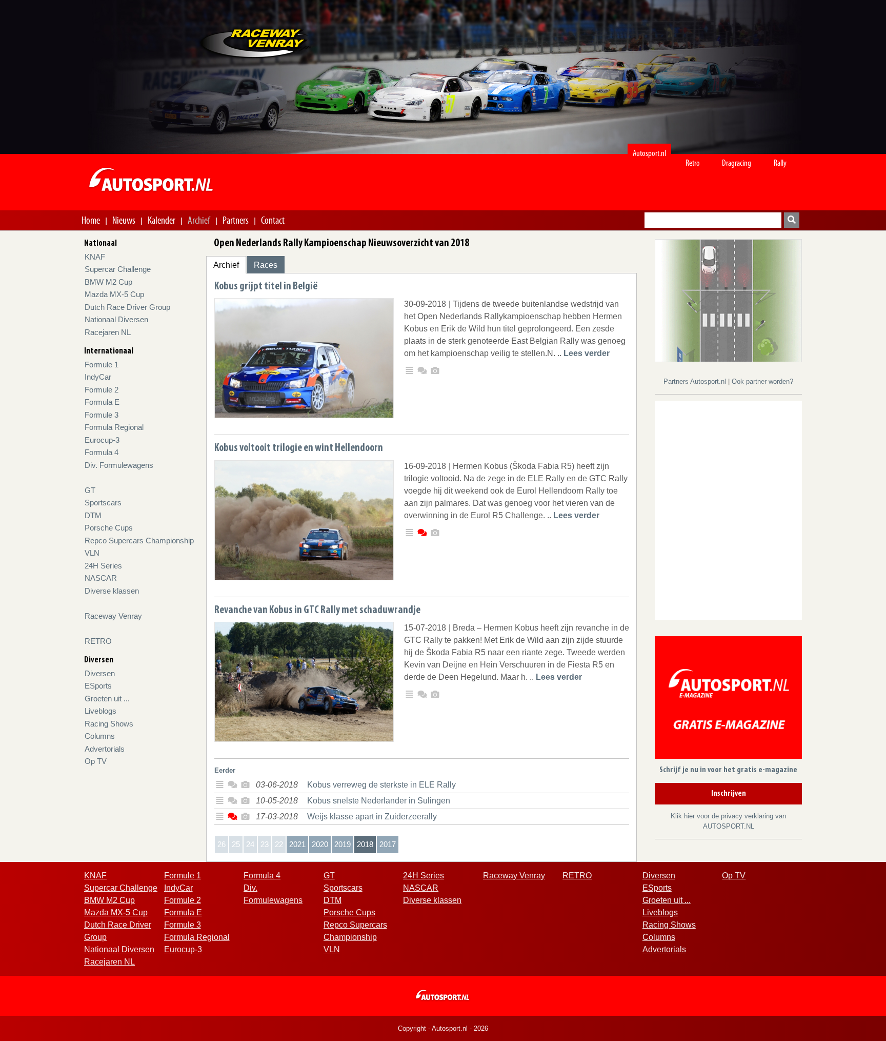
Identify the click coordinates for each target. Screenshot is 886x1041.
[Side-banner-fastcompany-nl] (728, 300)
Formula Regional (114, 427)
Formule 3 (101, 414)
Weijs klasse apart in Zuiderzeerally (372, 816)
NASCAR (101, 578)
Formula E (102, 402)
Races (265, 265)
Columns (100, 736)
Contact (273, 220)
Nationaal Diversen (116, 319)
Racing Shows (109, 723)
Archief (199, 220)
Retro (693, 163)
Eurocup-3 (102, 440)
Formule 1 (101, 364)
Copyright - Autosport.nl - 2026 (443, 1028)
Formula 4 (101, 452)
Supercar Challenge (118, 269)
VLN (92, 552)
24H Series (103, 565)
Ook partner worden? (762, 381)
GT (90, 490)
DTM (93, 515)
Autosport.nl (649, 153)
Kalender (161, 220)
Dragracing (736, 163)
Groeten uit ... (107, 698)
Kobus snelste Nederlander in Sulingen (378, 800)
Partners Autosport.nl (695, 381)
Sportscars (103, 502)
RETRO (98, 641)
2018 (365, 844)
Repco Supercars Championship (139, 540)
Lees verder (586, 353)
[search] (791, 220)
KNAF (95, 256)
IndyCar (98, 376)
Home (91, 220)
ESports (98, 685)
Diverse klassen (112, 590)
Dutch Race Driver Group (127, 307)
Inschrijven (728, 794)
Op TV (96, 761)
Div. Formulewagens (119, 465)
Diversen (100, 673)
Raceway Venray (113, 616)
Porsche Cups (109, 527)
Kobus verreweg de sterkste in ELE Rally (381, 784)
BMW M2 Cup (108, 282)
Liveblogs (100, 710)
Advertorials (105, 748)
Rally (780, 163)
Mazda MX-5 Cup (114, 294)
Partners (236, 220)
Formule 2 (101, 389)
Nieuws (123, 220)
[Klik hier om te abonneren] (728, 699)
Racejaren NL (108, 332)
